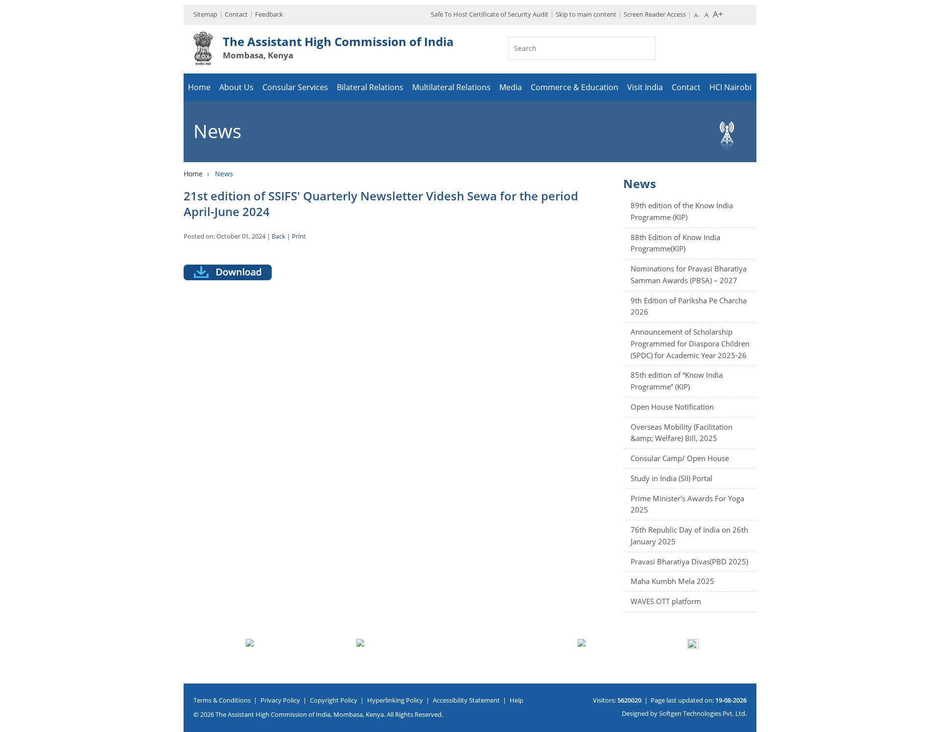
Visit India (645, 87)
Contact (236, 14)
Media (510, 87)
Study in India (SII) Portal (671, 478)
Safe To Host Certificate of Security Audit (489, 14)
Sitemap (205, 14)
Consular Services (295, 87)
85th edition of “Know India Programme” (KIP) (677, 380)
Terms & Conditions (222, 700)
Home (199, 87)
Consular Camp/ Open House (680, 458)
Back (278, 236)
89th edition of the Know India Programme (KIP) (682, 211)
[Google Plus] (929, 348)
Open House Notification (672, 407)
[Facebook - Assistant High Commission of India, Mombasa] (929, 311)
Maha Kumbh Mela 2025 (672, 581)
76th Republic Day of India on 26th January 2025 (689, 535)
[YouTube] (929, 329)
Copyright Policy (333, 700)
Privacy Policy (280, 700)
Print (299, 236)
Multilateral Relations (451, 87)
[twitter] (929, 293)
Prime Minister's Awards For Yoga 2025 (687, 504)
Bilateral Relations (370, 87)
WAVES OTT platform (666, 601)
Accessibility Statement (466, 700)
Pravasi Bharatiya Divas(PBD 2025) (689, 561)
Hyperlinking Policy (395, 700)
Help (516, 700)
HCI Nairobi (730, 87)
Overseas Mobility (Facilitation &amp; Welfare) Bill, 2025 (681, 432)
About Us (236, 87)
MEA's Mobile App (929, 275)
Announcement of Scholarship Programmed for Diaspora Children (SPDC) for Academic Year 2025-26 (690, 343)
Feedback (269, 14)
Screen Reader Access (655, 14)
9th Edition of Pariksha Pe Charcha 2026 (689, 306)
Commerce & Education (574, 87)
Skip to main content (586, 14)
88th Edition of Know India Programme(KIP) (675, 243)
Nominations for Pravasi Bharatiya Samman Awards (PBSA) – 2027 (689, 274)
